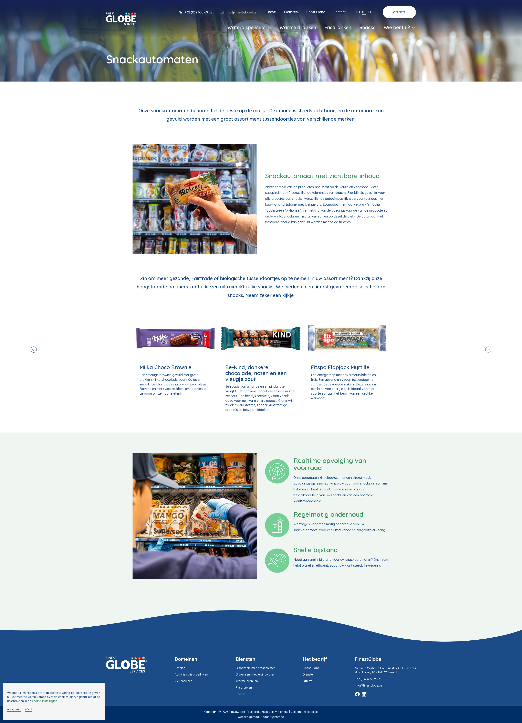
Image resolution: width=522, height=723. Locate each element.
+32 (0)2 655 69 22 (198, 12)
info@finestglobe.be (241, 12)
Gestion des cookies (304, 712)
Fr (358, 12)
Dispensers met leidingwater (255, 674)
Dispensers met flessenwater (255, 668)
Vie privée (281, 712)
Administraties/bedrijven (191, 674)
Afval (28, 709)
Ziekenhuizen (183, 681)
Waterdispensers (247, 27)
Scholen (180, 668)
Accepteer (14, 709)
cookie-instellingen (44, 701)
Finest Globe (315, 12)
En (370, 12)
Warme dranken (297, 27)
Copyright (211, 712)
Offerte (399, 12)
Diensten (291, 12)
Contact (339, 12)
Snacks (367, 27)
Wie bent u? (397, 27)
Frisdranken (337, 27)
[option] (175, 356)
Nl (364, 12)
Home (271, 12)
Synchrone (277, 717)
